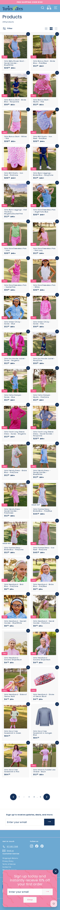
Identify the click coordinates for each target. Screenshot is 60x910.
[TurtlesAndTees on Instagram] (31, 846)
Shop (30, 899)
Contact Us (6, 867)
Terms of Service (8, 864)
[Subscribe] (49, 822)
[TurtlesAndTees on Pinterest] (42, 846)
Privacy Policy (7, 861)
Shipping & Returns (10, 858)
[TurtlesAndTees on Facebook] (36, 846)
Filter (9, 28)
